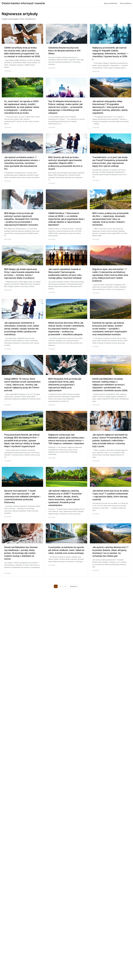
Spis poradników (110, 3)
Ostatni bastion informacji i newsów (23, 3)
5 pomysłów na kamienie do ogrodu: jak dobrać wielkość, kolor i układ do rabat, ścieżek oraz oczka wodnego (66, 550)
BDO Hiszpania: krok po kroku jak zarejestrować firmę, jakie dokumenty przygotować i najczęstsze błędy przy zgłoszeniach (64, 385)
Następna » (74, 586)
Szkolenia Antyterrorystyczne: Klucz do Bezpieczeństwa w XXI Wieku (64, 50)
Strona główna (125, 3)
